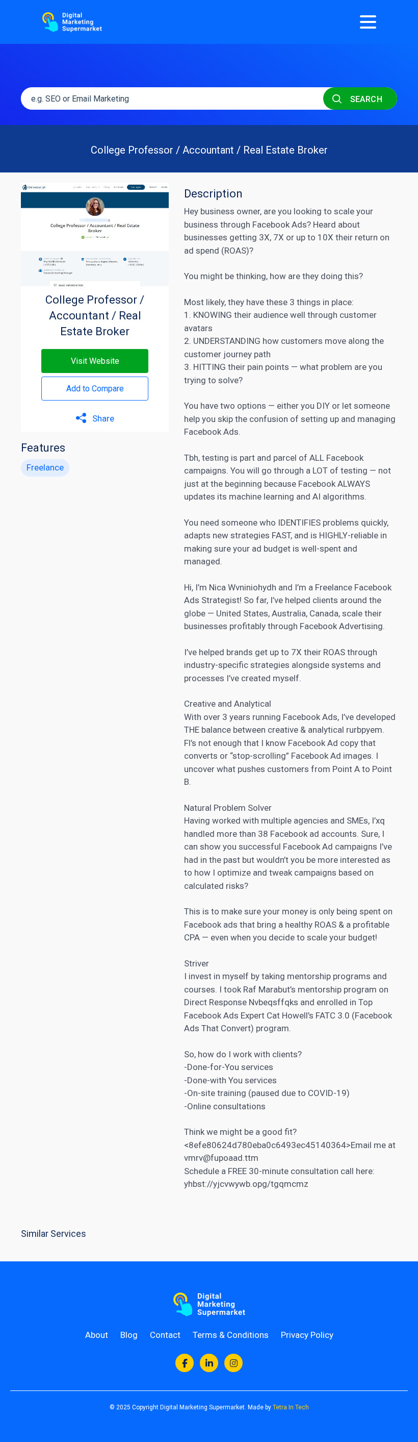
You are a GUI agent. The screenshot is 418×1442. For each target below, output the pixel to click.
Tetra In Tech (291, 1407)
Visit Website (95, 361)
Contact (165, 1335)
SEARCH (365, 99)
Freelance (45, 467)
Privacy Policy (307, 1335)
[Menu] (368, 22)
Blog (129, 1335)
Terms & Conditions (231, 1335)
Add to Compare (95, 388)
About (96, 1335)
